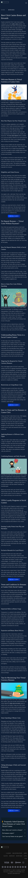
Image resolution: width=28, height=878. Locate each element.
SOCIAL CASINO (14, 216)
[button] (26, 3)
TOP (25, 858)
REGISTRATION (17, 853)
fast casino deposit (13, 135)
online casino (15, 24)
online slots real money (15, 703)
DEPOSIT (12, 856)
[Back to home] (5, 3)
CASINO (8, 853)
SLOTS (6, 856)
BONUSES (19, 856)
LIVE (25, 856)
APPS (25, 853)
